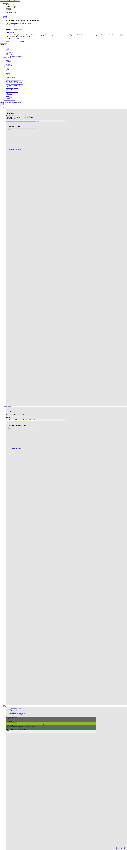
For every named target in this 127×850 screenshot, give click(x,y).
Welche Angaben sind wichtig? (12, 38)
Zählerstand (5, 40)
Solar (38, 121)
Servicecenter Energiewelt (12, 92)
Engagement (9, 94)
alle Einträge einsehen (11, 24)
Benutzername (9, 4)
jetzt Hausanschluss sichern (14, 149)
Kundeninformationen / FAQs (16, 714)
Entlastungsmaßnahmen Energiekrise (14, 84)
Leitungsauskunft (10, 74)
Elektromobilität (9, 54)
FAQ (7, 86)
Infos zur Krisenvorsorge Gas (13, 85)
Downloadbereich (10, 89)
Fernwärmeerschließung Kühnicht (14, 82)
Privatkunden (6, 46)
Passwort (8, 6)
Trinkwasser (9, 52)
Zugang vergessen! (10, 7)
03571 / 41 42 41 (10, 32)
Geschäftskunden (7, 57)
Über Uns (5, 90)
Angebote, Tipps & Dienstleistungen (14, 80)
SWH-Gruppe (9, 97)
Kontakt (5, 16)
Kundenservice (6, 706)
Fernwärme (8, 50)
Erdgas (7, 49)
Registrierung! (9, 15)
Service (4, 76)
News (7, 96)
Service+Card (9, 78)
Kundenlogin (6, 3)
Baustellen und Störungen (9, 17)
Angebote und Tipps (13, 710)
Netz (4, 66)
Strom (7, 48)
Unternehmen (9, 93)
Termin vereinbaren (10, 77)
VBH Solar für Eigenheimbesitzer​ (14, 56)
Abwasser (8, 53)
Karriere (8, 98)
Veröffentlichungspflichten (12, 88)
